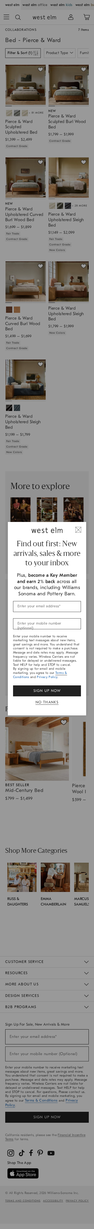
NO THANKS (47, 702)
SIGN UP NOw (47, 691)
